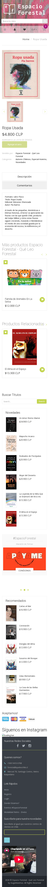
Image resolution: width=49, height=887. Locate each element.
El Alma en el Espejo (15, 369)
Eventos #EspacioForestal (15, 807)
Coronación (24, 625)
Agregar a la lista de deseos (17, 139)
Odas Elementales (27, 676)
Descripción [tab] (24, 176)
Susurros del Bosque (28, 658)
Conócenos (25, 570)
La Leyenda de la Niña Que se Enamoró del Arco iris (31, 495)
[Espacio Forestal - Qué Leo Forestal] (24, 9)
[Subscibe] (7, 840)
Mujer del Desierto (27, 475)
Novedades (21, 162)
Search (42, 401)
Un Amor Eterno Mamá (29, 418)
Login (6, 798)
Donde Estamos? (11, 803)
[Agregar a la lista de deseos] (6, 262)
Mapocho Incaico (26, 436)
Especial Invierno (39, 159)
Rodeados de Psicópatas (30, 456)
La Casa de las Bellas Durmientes (28, 688)
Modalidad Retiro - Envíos (15, 812)
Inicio (6, 789)
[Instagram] (30, 745)
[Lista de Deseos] (24, 30)
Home (25, 39)
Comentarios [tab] (24, 185)
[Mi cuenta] (15, 29)
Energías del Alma (27, 644)
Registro (7, 794)
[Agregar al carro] (42, 299)
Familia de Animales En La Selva (18, 300)
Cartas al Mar (25, 606)
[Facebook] (17, 745)
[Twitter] (23, 745)
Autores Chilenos (23, 159)
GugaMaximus (17, 883)
